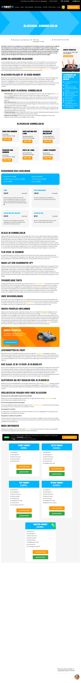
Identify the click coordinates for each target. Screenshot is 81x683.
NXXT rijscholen (38, 7)
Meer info (7, 139)
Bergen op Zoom (46, 68)
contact (28, 429)
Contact (59, 7)
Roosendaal (37, 68)
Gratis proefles (24, 471)
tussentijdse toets (40, 283)
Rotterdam (25, 68)
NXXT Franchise (52, 7)
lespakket (48, 322)
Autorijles (17, 7)
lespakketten (39, 353)
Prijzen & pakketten (29, 7)
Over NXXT (45, 7)
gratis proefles (73, 7)
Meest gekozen (53, 525)
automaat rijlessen (69, 437)
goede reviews (30, 302)
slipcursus (46, 383)
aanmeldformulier (45, 313)
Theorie (22, 7)
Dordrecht (31, 68)
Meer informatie (24, 466)
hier (14, 439)
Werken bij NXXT (53, 1)
